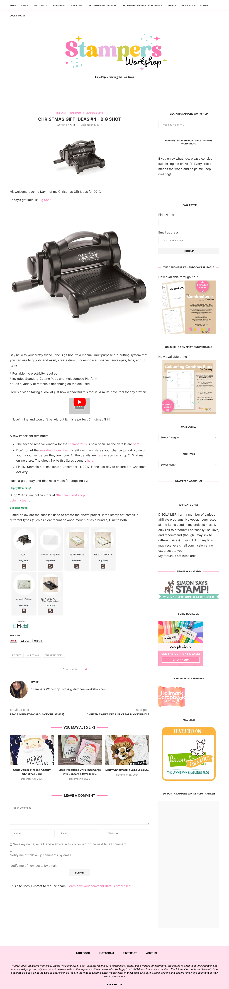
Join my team (19, 500)
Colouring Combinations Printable (142, 5)
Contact (205, 5)
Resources (59, 5)
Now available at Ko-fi (174, 356)
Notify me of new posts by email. (33, 865)
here (136, 444)
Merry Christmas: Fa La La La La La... (127, 769)
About (24, 5)
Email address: (169, 232)
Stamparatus (77, 444)
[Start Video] (79, 406)
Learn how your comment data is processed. (99, 886)
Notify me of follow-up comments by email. (41, 855)
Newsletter (188, 5)
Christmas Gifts (53, 655)
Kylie (72, 124)
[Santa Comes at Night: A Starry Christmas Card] (32, 749)
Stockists (76, 5)
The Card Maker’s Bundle (102, 5)
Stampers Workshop (70, 495)
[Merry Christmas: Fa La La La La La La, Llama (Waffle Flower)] (127, 749)
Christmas (33, 655)
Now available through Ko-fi (178, 277)
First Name (166, 215)
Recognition (40, 5)
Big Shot (45, 200)
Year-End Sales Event (55, 450)
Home (13, 5)
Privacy (171, 5)
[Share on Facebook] (91, 669)
